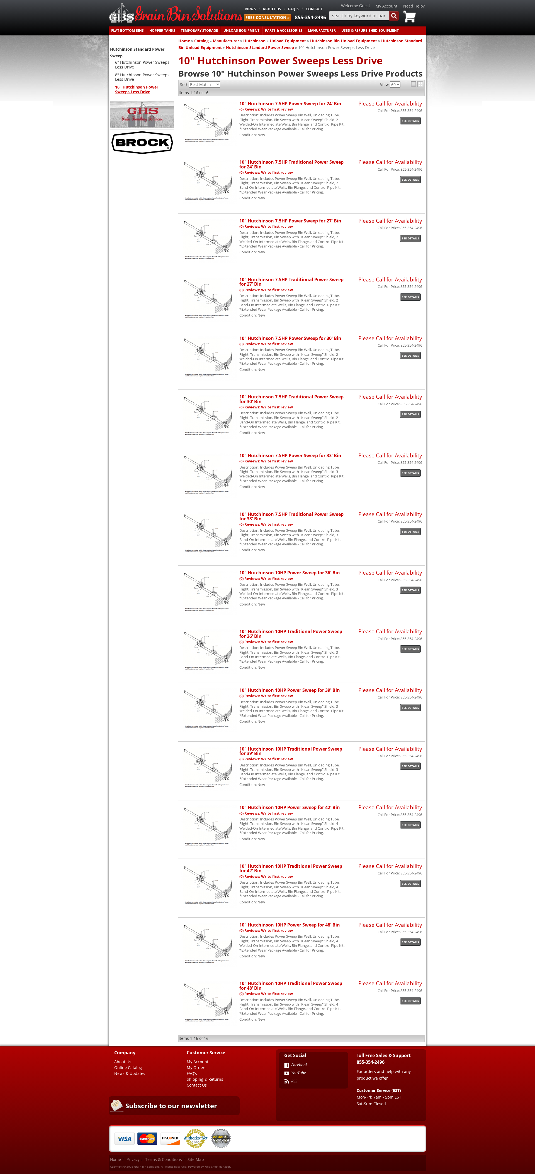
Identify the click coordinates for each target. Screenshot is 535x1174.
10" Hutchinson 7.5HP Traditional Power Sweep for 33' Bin (291, 516)
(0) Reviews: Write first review (266, 109)
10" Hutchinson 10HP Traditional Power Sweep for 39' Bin (290, 751)
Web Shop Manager (217, 1166)
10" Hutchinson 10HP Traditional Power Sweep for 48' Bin (290, 985)
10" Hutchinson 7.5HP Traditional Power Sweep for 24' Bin (291, 164)
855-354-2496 (310, 17)
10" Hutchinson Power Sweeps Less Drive (136, 89)
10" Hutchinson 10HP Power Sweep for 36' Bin (289, 572)
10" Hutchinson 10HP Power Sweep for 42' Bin (289, 807)
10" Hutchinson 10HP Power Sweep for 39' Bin (289, 690)
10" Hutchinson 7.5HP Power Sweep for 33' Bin (290, 455)
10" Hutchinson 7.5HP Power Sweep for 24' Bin (290, 103)
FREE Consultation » (267, 17)
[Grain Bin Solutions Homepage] (175, 13)
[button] (364, 16)
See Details (410, 121)
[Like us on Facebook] (286, 1065)
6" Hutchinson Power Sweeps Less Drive (142, 65)
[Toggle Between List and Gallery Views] (417, 84)
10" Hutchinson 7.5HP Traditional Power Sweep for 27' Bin (291, 281)
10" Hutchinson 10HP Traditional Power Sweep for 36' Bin (290, 633)
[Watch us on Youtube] (286, 1073)
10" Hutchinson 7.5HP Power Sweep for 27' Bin (290, 220)
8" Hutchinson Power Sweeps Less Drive (142, 77)
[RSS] (286, 1082)
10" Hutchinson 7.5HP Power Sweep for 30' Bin (290, 338)
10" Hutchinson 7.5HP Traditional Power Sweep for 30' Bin (291, 398)
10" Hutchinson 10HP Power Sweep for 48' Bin (289, 924)
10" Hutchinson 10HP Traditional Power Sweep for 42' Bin (290, 868)
